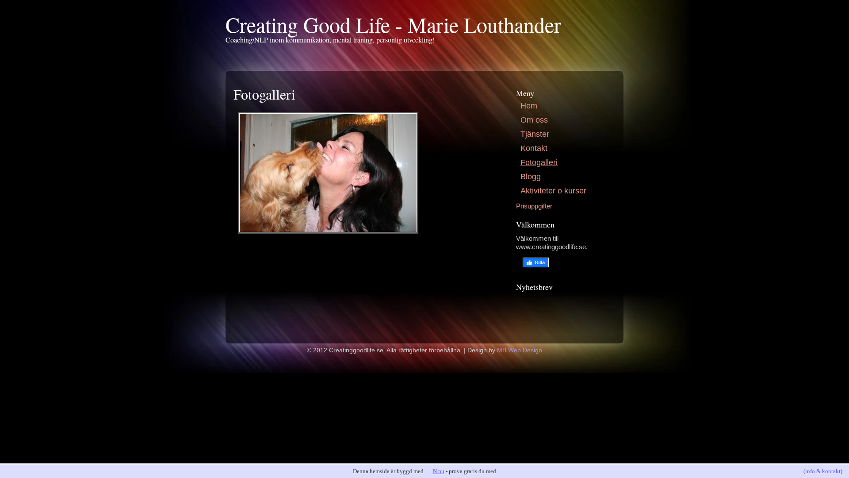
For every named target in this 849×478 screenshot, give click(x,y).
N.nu (438, 471)
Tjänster (534, 134)
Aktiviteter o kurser (553, 190)
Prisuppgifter (534, 206)
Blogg (530, 176)
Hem (528, 105)
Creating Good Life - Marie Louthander (393, 24)
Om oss (534, 120)
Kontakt (533, 148)
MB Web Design (519, 350)
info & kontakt (823, 471)
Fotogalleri (539, 162)
